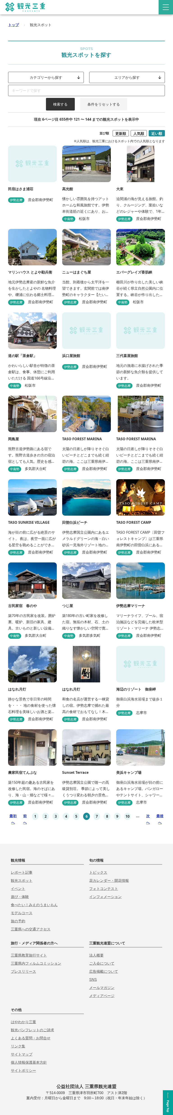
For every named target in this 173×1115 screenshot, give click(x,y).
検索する (60, 104)
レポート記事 (21, 872)
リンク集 (18, 1046)
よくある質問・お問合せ (30, 1038)
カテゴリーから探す (46, 77)
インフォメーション (105, 897)
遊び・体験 (20, 897)
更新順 (120, 133)
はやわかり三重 (23, 1022)
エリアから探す (127, 77)
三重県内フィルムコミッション (36, 963)
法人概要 (96, 955)
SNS (93, 980)
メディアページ (101, 996)
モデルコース (21, 913)
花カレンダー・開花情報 (109, 881)
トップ (13, 24)
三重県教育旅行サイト (29, 955)
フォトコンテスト (103, 889)
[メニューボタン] (166, 7)
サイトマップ (21, 1054)
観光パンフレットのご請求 (32, 1030)
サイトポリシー (23, 1070)
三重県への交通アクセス (30, 929)
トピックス (98, 872)
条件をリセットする (103, 104)
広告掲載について (103, 971)
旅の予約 (18, 921)
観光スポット (21, 881)
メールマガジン (101, 988)
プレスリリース (23, 971)
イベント (18, 889)
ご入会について (101, 963)
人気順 (138, 133)
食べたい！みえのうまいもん (34, 905)
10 (127, 816)
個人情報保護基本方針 (29, 1062)
